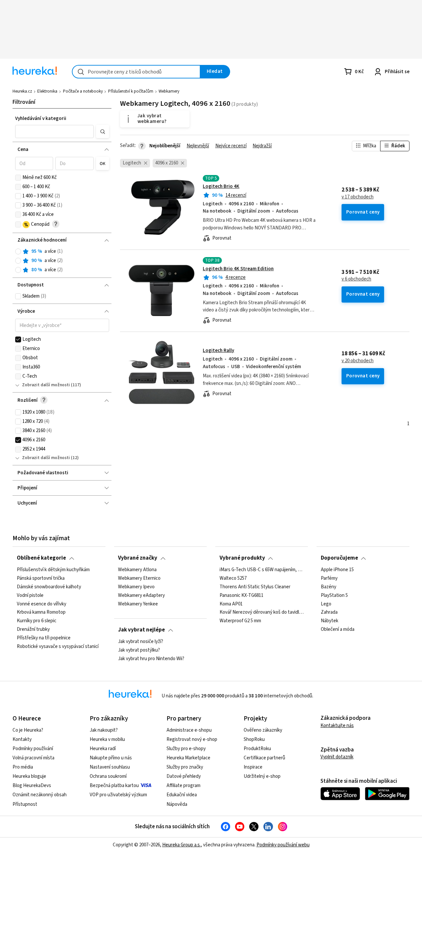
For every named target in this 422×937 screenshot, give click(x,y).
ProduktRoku (257, 748)
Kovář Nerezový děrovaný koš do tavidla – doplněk (262, 612)
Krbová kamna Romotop (41, 612)
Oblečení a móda (337, 629)
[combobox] (136, 71)
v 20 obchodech (358, 361)
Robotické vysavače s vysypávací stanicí (58, 646)
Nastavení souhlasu (110, 767)
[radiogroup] (62, 261)
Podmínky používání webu (283, 844)
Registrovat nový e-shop (191, 739)
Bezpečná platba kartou (114, 785)
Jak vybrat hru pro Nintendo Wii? (151, 659)
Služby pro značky (184, 767)
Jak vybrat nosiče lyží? (140, 641)
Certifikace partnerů (264, 757)
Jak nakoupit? (104, 730)
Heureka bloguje (29, 776)
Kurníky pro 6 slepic (36, 621)
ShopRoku (254, 739)
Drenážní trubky (33, 629)
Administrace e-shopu (189, 730)
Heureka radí (103, 748)
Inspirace (253, 767)
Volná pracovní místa (33, 757)
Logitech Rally (218, 350)
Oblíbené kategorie (41, 558)
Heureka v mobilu (107, 739)
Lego (326, 603)
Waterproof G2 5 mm (240, 621)
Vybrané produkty (242, 558)
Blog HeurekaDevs (32, 785)
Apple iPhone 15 (337, 570)
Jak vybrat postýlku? (139, 650)
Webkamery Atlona (137, 570)
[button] (54, 131)
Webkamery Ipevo (136, 586)
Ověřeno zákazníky (263, 730)
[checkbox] (18, 178)
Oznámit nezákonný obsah (40, 794)
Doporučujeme (339, 558)
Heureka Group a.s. (181, 844)
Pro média (23, 767)
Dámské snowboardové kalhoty (49, 586)
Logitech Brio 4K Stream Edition (238, 268)
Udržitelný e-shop (262, 776)
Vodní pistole (30, 595)
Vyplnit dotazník (336, 756)
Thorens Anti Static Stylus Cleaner (255, 586)
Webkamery (169, 91)
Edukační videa (181, 794)
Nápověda (176, 804)
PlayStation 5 (334, 595)
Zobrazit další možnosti (46, 385)
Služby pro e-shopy (186, 748)
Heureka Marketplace (188, 757)
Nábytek (329, 621)
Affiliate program (183, 785)
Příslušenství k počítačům (130, 91)
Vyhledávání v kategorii (40, 118)
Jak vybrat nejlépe (141, 630)
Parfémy (329, 578)
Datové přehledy (183, 776)
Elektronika (47, 91)
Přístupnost (25, 804)
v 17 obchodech (358, 197)
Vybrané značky (137, 558)
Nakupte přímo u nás (111, 757)
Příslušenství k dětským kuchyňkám (53, 570)
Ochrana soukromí (108, 776)
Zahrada (329, 612)
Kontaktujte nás (337, 725)
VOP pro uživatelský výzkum (118, 794)
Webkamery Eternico (139, 578)
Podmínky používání (33, 748)
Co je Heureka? (28, 730)
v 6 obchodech (356, 279)
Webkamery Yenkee (138, 603)
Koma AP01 (231, 603)
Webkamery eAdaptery (141, 595)
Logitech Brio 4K (221, 186)
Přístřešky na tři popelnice (44, 638)
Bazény (328, 586)
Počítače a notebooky (83, 91)
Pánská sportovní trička (41, 578)
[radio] (18, 251)
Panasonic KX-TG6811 (241, 595)
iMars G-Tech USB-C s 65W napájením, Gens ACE (262, 570)
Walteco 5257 (233, 578)
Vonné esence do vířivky (41, 603)
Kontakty (22, 739)
